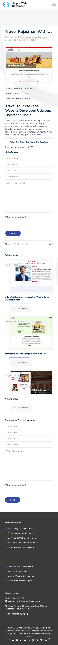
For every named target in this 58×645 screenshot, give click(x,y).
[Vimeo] (17, 640)
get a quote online (33, 135)
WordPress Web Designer (20, 581)
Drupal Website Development (21, 576)
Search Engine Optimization (21, 547)
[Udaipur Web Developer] (15, 4)
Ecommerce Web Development (22, 538)
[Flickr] (25, 640)
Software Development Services (23, 543)
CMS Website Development (20, 566)
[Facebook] (9, 640)
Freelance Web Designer (27, 631)
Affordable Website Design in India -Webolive (26, 354)
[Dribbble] (37, 640)
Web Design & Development (21, 528)
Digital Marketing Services (20, 533)
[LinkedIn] (29, 640)
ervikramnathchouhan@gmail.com (24, 601)
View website (24, 98)
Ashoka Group (11, 399)
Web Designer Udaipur (18, 571)
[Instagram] (41, 640)
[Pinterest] (33, 640)
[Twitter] (13, 640)
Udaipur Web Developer (29, 628)
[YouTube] (21, 640)
